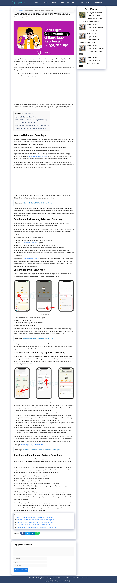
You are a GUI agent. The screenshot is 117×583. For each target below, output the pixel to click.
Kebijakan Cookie (82, 578)
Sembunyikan (29, 114)
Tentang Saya (40, 578)
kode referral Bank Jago (29, 243)
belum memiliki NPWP (31, 258)
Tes (82, 3)
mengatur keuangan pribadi (38, 156)
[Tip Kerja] (18, 3)
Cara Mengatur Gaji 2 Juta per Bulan (32, 445)
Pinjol (46, 3)
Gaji (62, 3)
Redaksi (58, 578)
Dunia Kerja (71, 3)
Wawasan (21, 10)
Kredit (54, 3)
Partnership (98, 3)
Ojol (36, 3)
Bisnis (88, 3)
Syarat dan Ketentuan (69, 578)
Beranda (31, 578)
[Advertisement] (44, 90)
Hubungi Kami (50, 578)
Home (15, 10)
